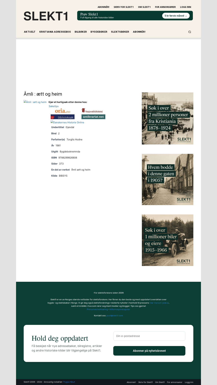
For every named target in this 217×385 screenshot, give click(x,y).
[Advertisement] (108, 61)
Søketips (53, 106)
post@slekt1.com (115, 315)
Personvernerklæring (97, 309)
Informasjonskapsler (120, 309)
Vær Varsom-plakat (159, 303)
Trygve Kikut (69, 382)
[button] (189, 32)
